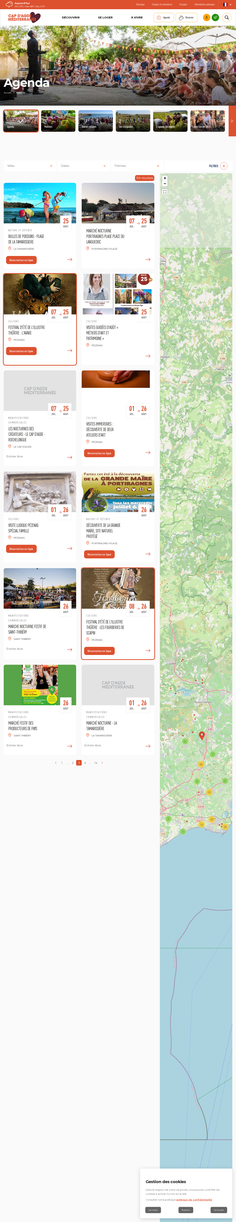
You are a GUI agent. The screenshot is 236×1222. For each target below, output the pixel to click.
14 (95, 763)
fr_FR (227, 4)
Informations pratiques (205, 4)
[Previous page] (55, 763)
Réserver (189, 17)
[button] (200, 166)
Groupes (183, 4)
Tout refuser (153, 1210)
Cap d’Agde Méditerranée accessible (206, 17)
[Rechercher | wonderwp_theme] (226, 17)
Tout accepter (219, 1210)
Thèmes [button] (120, 166)
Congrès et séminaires (162, 4)
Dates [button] (65, 166)
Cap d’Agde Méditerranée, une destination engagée (215, 17)
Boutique (140, 4)
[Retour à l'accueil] (25, 17)
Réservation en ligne (21, 260)
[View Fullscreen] (165, 192)
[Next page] (102, 763)
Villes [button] (10, 166)
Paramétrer (186, 1210)
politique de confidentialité (194, 1199)
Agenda (166, 17)
